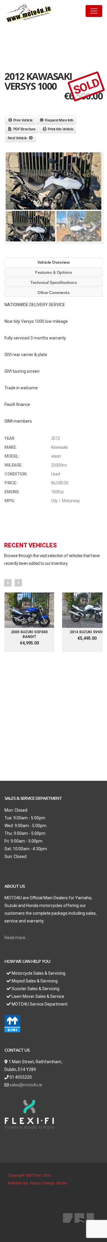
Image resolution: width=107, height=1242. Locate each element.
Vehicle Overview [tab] (53, 262)
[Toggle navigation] (94, 11)
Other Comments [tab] (53, 292)
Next (18, 583)
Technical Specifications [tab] (53, 282)
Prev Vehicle (23, 120)
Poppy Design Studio (48, 1183)
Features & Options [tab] (53, 272)
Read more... (16, 937)
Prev (8, 583)
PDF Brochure (24, 129)
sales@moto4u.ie (26, 1085)
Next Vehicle (17, 138)
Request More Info (59, 120)
